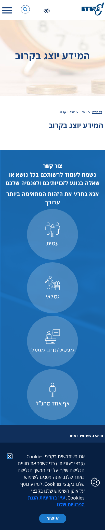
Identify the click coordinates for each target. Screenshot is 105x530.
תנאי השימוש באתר (86, 435)
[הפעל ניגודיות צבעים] (47, 10)
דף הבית (97, 112)
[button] (25, 9)
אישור (53, 518)
